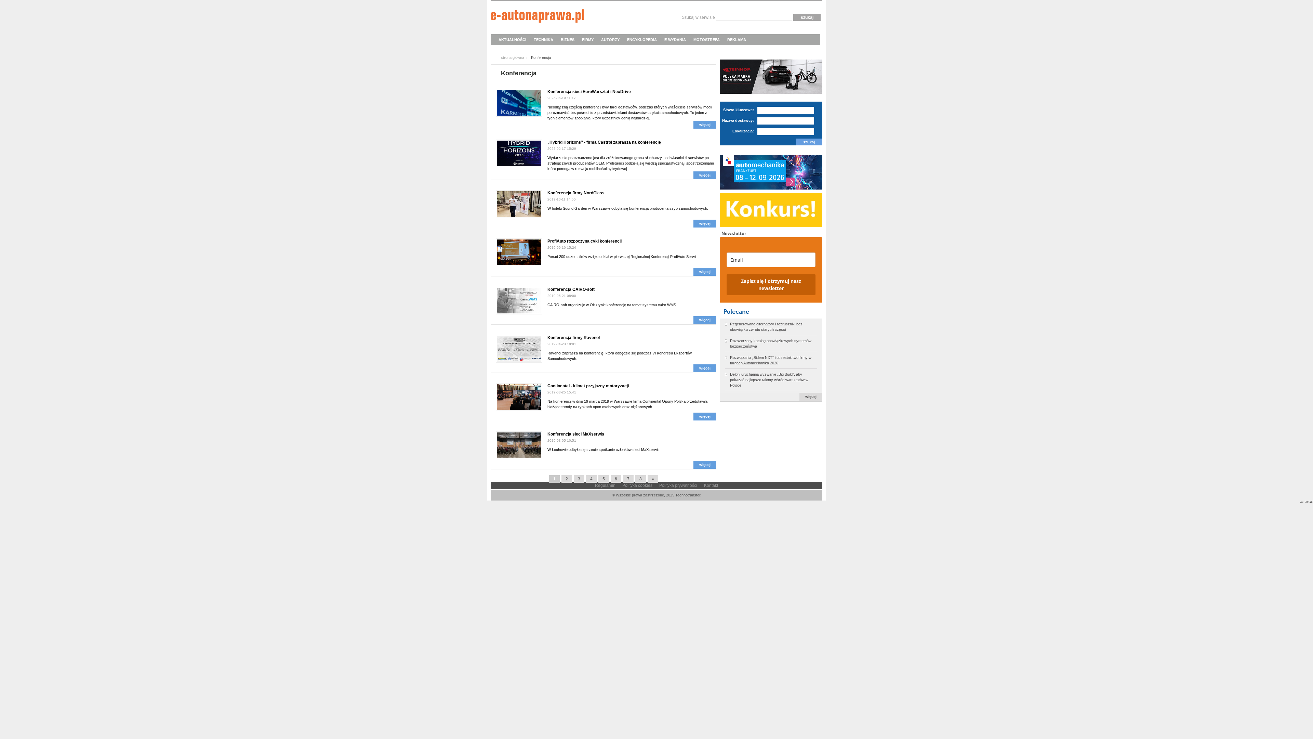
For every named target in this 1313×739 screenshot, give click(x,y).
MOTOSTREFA (706, 40)
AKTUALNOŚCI (512, 40)
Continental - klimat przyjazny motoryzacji (588, 386)
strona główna (512, 57)
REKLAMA (736, 40)
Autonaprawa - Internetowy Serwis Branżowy (537, 17)
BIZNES (567, 40)
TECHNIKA (543, 40)
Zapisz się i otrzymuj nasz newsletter (771, 284)
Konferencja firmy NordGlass (576, 193)
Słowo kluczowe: (738, 110)
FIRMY (588, 40)
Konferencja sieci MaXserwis (575, 434)
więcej (705, 124)
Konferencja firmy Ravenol (573, 337)
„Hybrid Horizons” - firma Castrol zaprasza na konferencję (604, 142)
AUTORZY (610, 40)
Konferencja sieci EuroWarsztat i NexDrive (589, 91)
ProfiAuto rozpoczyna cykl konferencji (584, 241)
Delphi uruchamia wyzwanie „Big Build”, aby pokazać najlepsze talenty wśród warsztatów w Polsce (769, 379)
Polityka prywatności (678, 485)
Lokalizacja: (743, 131)
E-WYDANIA (675, 40)
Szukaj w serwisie (698, 17)
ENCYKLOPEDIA (642, 40)
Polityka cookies (637, 485)
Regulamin (605, 485)
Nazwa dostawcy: (738, 120)
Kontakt (711, 485)
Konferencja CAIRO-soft (571, 289)
